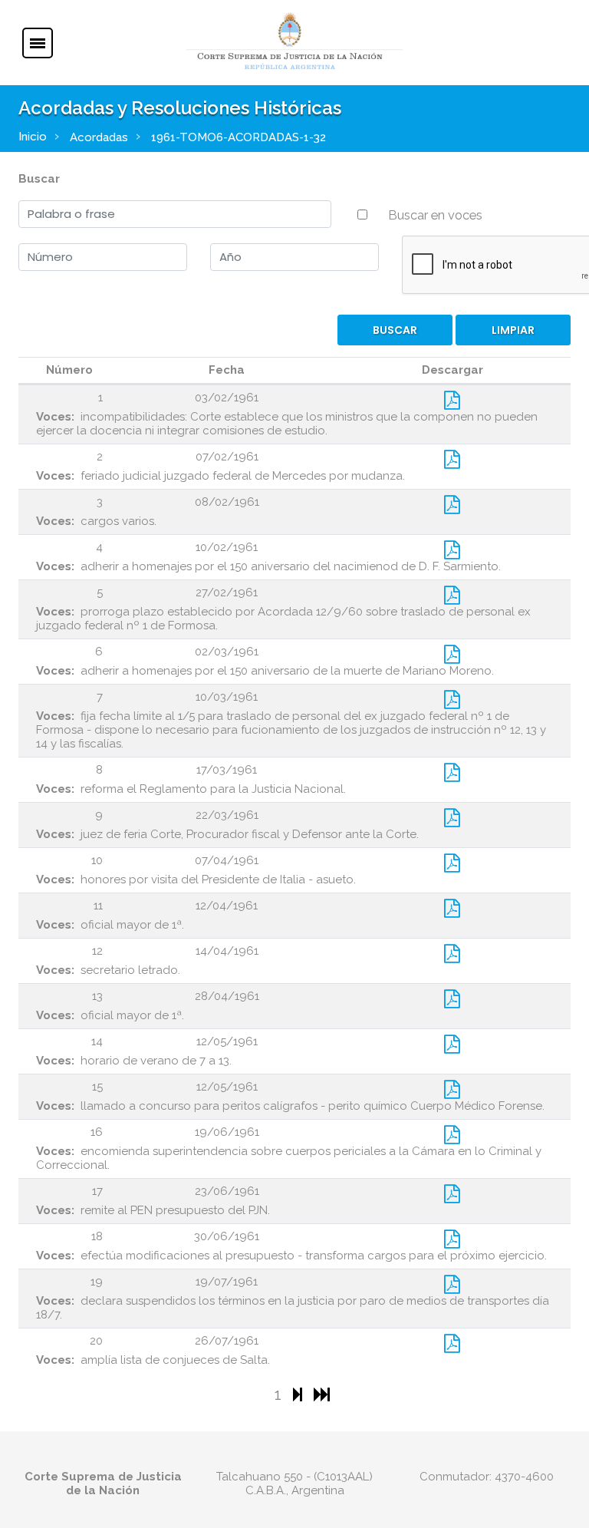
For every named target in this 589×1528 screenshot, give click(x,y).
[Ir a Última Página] (322, 1394)
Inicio (32, 137)
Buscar (39, 179)
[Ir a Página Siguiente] (299, 1394)
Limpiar (513, 330)
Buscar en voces (435, 215)
